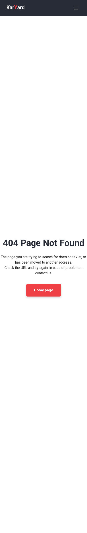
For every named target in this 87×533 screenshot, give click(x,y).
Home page (43, 290)
